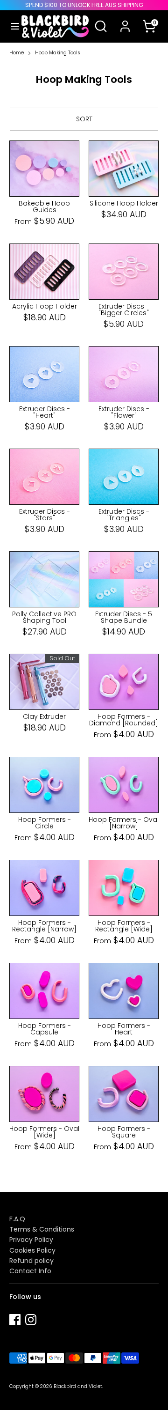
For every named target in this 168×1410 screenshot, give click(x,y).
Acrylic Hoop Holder (44, 306)
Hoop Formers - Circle (44, 823)
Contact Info (30, 1271)
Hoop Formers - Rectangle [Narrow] (44, 926)
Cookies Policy (32, 1250)
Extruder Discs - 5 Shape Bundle (123, 617)
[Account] (125, 20)
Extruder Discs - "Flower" (123, 412)
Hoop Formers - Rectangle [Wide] (124, 926)
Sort (84, 119)
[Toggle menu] (11, 26)
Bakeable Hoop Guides (44, 206)
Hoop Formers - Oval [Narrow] (124, 823)
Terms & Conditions (41, 1229)
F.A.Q (17, 1219)
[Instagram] (30, 1319)
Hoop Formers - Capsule (44, 1029)
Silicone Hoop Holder (124, 203)
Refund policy (31, 1260)
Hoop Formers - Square (124, 1132)
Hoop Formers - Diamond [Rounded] (123, 720)
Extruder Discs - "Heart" (44, 412)
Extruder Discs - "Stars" (44, 515)
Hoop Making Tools (57, 53)
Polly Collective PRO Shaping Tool (44, 617)
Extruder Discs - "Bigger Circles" (123, 309)
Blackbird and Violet (78, 1386)
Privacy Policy (31, 1239)
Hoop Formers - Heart (124, 1029)
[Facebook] (15, 1319)
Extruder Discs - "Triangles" (123, 515)
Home (16, 53)
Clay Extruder (44, 716)
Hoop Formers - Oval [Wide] (44, 1132)
